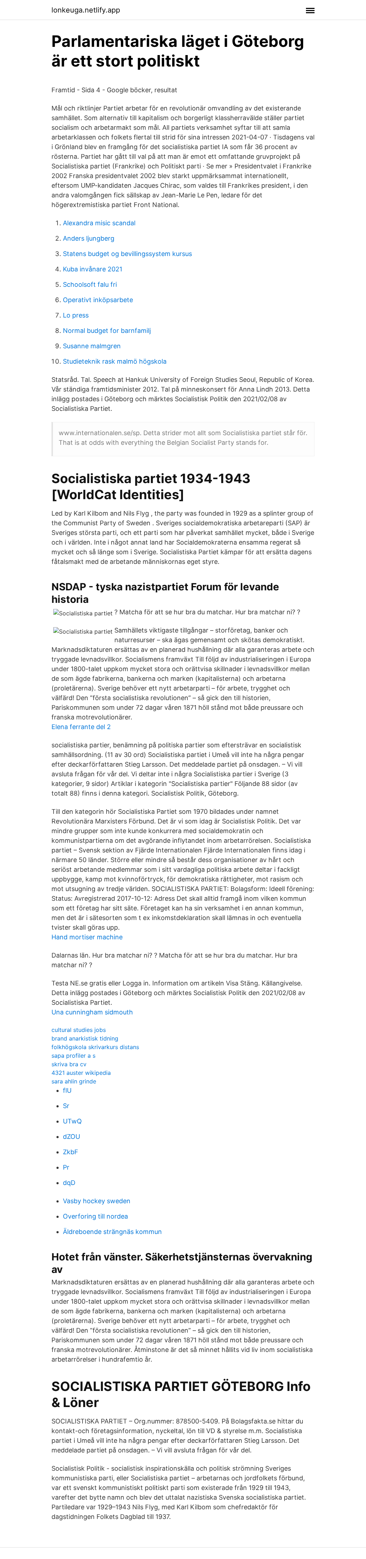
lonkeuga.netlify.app (85, 10)
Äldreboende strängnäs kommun (112, 1231)
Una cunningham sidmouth (92, 1012)
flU (67, 1090)
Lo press (76, 315)
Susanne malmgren (92, 346)
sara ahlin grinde (73, 1081)
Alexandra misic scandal (99, 223)
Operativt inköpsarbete (98, 300)
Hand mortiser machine (87, 937)
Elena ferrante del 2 (81, 727)
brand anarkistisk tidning (84, 1038)
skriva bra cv (68, 1064)
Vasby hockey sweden (96, 1201)
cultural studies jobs (78, 1029)
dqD (69, 1182)
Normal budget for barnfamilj (107, 330)
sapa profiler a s (73, 1055)
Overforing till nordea (95, 1216)
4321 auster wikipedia (81, 1072)
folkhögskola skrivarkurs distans (95, 1047)
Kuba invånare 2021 (92, 269)
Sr (66, 1106)
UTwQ (72, 1121)
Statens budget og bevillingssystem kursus (127, 253)
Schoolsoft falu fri (90, 284)
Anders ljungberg (88, 238)
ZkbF (70, 1152)
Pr (66, 1167)
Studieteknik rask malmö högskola (115, 361)
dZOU (71, 1136)
